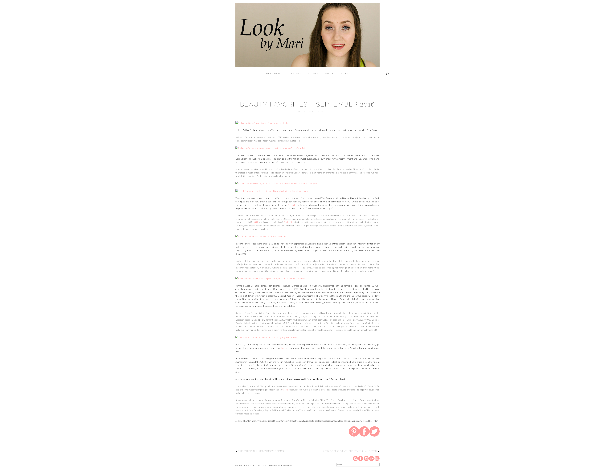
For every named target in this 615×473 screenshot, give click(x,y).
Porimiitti (291, 205)
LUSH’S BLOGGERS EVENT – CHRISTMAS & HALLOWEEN (350, 451)
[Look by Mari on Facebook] (361, 458)
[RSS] (355, 458)
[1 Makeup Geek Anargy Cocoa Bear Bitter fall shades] (262, 122)
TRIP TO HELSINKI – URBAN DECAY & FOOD (259, 451)
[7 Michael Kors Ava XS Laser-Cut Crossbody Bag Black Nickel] (266, 337)
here (250, 205)
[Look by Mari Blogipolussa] (377, 458)
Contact (346, 74)
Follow (329, 74)
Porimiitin (288, 222)
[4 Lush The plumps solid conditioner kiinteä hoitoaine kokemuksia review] (271, 190)
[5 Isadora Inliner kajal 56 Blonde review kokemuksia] (261, 236)
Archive (313, 74)
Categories (294, 74)
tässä (285, 389)
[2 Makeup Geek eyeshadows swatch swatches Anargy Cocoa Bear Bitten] (271, 147)
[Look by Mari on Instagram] (366, 458)
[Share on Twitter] (374, 432)
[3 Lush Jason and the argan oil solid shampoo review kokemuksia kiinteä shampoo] (276, 183)
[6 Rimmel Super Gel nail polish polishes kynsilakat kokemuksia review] (269, 278)
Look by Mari (271, 74)
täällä (255, 222)
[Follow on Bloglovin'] (371, 458)
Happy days (287, 465)
